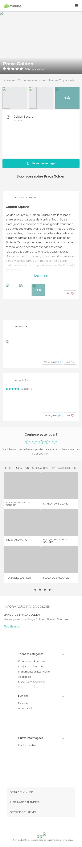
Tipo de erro (12, 626)
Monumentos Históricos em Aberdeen (35, 674)
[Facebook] (35, 825)
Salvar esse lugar (44, 163)
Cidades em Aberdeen (32, 661)
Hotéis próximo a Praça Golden (25, 619)
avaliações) (37, 69)
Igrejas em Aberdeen (31, 666)
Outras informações (30, 738)
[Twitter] (40, 825)
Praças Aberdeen (58, 619)
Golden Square (23, 116)
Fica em (23, 696)
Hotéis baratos (27, 745)
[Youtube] (50, 825)
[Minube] (12, 6)
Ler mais (41, 275)
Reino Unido (25, 708)
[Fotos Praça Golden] (41, 42)
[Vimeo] (45, 825)
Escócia (23, 703)
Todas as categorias (30, 654)
